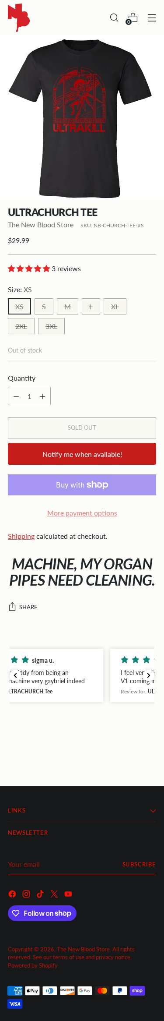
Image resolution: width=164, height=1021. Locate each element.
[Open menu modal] (152, 18)
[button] (82, 675)
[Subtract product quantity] (16, 396)
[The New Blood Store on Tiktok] (41, 895)
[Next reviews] (148, 675)
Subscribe (139, 864)
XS (19, 306)
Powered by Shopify (33, 965)
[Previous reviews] (15, 675)
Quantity (21, 378)
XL (115, 306)
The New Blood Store (40, 224)
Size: (20, 289)
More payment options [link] (82, 513)
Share (28, 607)
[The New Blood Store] (19, 18)
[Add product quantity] (42, 396)
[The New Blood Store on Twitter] (55, 895)
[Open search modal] (114, 18)
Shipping (21, 536)
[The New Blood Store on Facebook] (13, 895)
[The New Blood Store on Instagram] (27, 895)
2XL (21, 326)
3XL (51, 326)
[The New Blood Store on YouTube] (69, 895)
